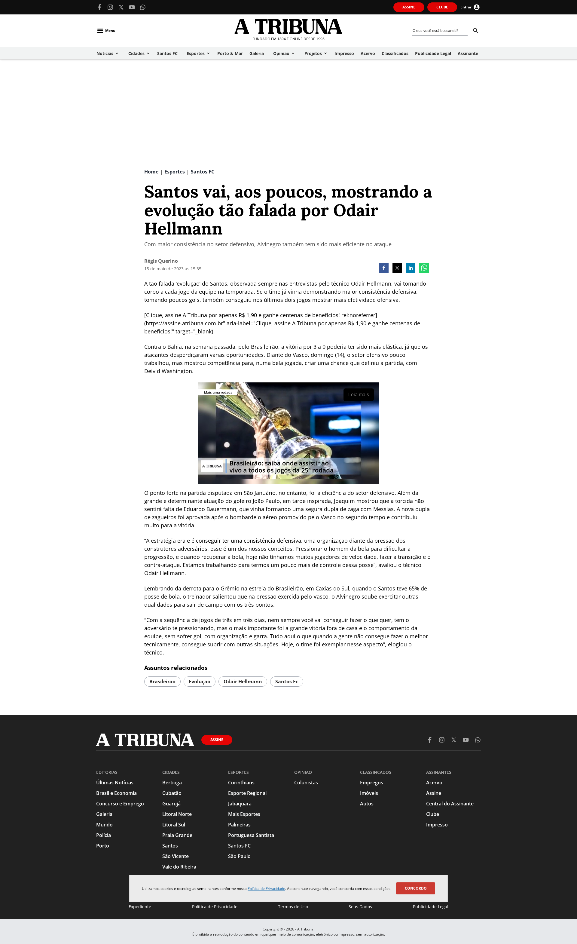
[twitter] (397, 268)
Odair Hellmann (243, 681)
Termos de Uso (293, 906)
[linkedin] (410, 268)
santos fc (286, 681)
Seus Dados (360, 906)
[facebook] (384, 268)
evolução (199, 681)
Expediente (140, 906)
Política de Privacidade (266, 888)
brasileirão (162, 681)
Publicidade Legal (430, 906)
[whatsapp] (424, 268)
